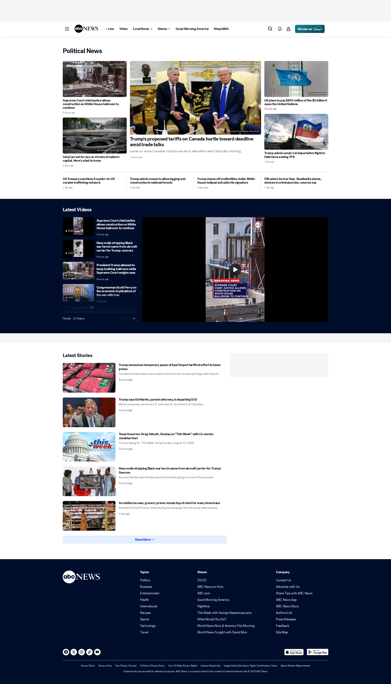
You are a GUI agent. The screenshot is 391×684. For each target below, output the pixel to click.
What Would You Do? (211, 619)
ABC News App (286, 599)
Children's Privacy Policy (152, 665)
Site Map (282, 632)
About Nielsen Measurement (295, 665)
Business (146, 586)
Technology (148, 625)
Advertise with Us (288, 586)
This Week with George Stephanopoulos (224, 612)
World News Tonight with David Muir (222, 632)
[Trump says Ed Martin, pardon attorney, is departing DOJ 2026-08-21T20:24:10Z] (89, 412)
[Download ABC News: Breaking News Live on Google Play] (317, 652)
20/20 (201, 580)
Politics (145, 580)
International (148, 606)
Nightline (203, 606)
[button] (67, 29)
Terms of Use (105, 665)
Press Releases (286, 619)
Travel (144, 632)
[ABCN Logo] (86, 28)
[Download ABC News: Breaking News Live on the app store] (294, 652)
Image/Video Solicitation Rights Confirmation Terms (250, 665)
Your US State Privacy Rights (182, 665)
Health (144, 599)
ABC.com (203, 593)
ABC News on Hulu (210, 586)
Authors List (284, 612)
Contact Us (283, 580)
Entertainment (149, 593)
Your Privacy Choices (126, 665)
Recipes (145, 612)
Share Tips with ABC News (294, 593)
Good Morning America (213, 599)
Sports (144, 619)
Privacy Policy (88, 665)
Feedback (282, 625)
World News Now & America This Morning (226, 625)
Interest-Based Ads (211, 665)
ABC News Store (287, 606)
